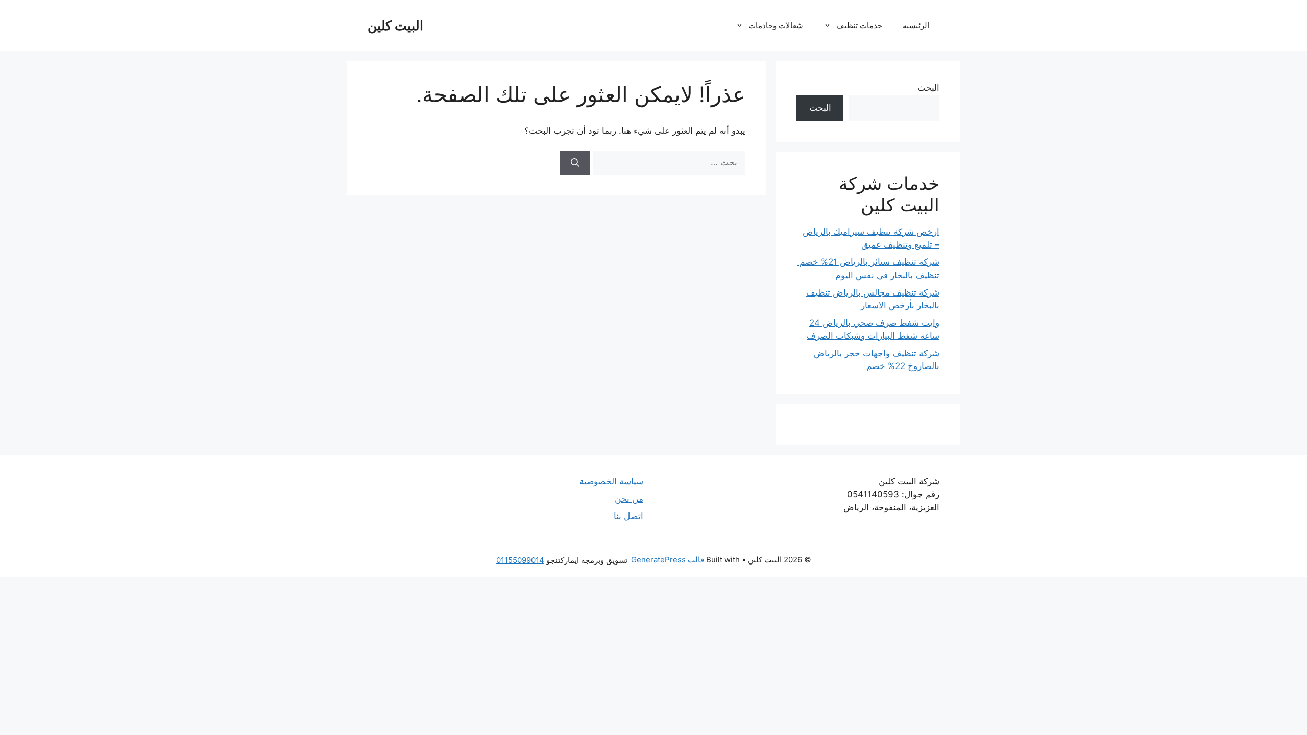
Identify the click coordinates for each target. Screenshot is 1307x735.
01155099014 (520, 560)
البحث (928, 88)
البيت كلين (395, 25)
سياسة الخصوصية (611, 481)
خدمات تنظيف (859, 25)
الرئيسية (916, 25)
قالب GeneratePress (667, 560)
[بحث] (575, 163)
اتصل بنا (628, 516)
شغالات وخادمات (775, 25)
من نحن (629, 499)
